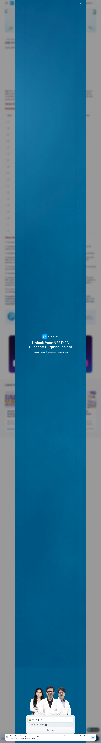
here (33, 738)
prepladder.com (31, 736)
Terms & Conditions (80, 736)
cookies (59, 736)
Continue (50, 730)
